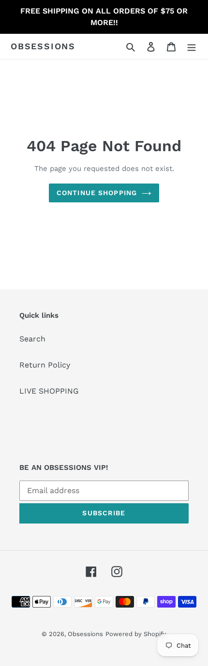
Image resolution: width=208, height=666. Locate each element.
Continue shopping (97, 193)
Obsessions (43, 46)
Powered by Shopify (135, 634)
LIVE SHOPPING (49, 391)
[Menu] (191, 46)
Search (32, 338)
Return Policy (44, 364)
